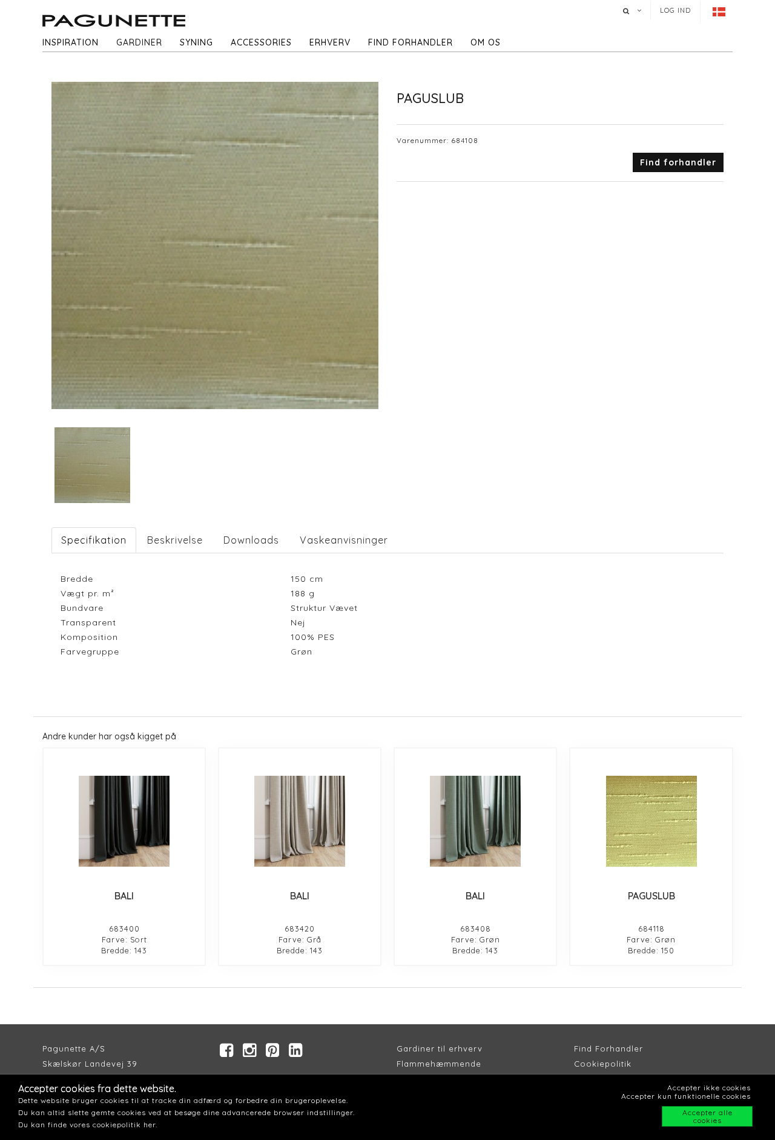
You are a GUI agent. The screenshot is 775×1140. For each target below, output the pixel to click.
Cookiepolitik (603, 1063)
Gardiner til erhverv (440, 1048)
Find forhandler (410, 42)
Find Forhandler (608, 1048)
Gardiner (139, 42)
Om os (485, 42)
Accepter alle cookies (707, 1116)
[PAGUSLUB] (650, 821)
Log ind (675, 10)
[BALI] (124, 821)
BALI (124, 896)
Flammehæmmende (439, 1063)
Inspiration (70, 42)
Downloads (251, 540)
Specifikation (94, 540)
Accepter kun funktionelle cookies (686, 1096)
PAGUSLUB (651, 896)
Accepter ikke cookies (709, 1088)
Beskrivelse (175, 540)
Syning (196, 42)
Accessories (261, 42)
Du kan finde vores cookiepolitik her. (87, 1124)
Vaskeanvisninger (344, 540)
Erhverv (330, 42)
